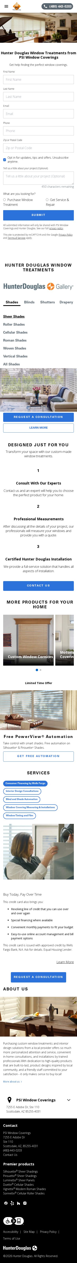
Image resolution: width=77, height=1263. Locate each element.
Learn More (38, 428)
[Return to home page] (24, 6)
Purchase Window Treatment (18, 202)
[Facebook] (6, 1203)
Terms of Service (16, 238)
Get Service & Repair (57, 202)
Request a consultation (38, 977)
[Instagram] (25, 1203)
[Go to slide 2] (40, 670)
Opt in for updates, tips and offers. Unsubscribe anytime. (38, 159)
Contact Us (38, 585)
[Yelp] (12, 1203)
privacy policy (56, 228)
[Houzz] (18, 1203)
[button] (6, 6)
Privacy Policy (66, 234)
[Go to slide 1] (37, 670)
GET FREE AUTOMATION (38, 756)
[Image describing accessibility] (13, 1221)
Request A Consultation (38, 417)
